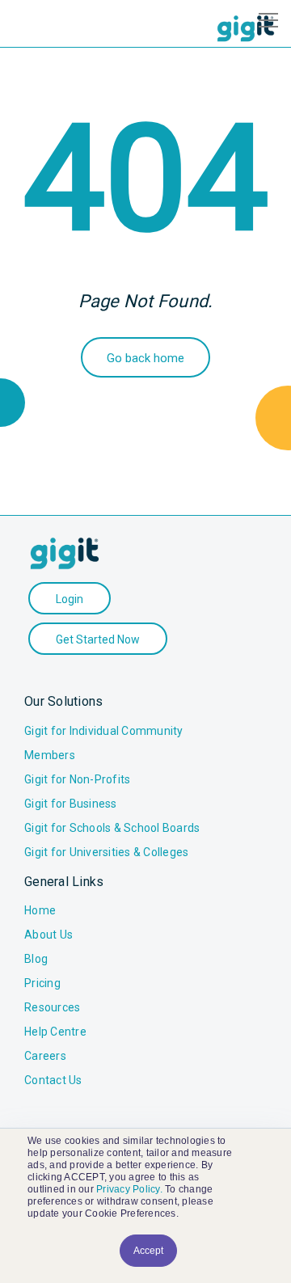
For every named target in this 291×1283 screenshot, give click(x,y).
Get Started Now (98, 639)
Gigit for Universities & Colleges (106, 852)
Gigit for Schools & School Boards (112, 827)
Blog (36, 958)
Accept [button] (148, 1250)
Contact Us (53, 1080)
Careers (45, 1055)
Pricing (42, 983)
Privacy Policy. (129, 1189)
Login (69, 599)
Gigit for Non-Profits (77, 779)
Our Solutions (63, 701)
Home (40, 910)
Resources (52, 1007)
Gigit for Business (70, 803)
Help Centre (55, 1031)
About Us (48, 934)
